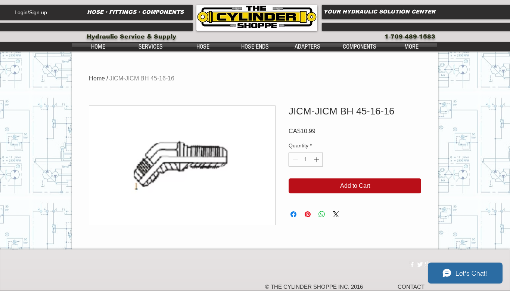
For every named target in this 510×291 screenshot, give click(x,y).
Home (97, 78)
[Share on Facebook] (293, 214)
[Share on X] (336, 214)
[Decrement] (294, 159)
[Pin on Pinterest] (307, 214)
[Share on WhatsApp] (321, 214)
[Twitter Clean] (420, 264)
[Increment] (317, 159)
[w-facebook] (412, 264)
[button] (150, 46)
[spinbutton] (305, 159)
